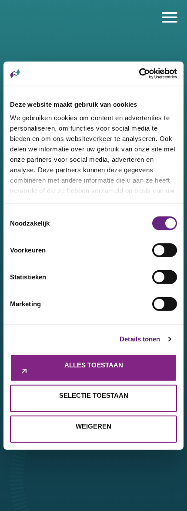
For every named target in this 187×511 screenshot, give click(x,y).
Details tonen (140, 339)
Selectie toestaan (93, 395)
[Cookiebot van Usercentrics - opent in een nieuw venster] (139, 73)
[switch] (164, 250)
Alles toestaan (93, 364)
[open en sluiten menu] (169, 17)
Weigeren (93, 425)
